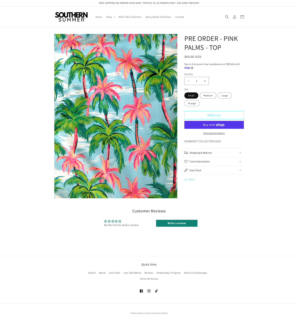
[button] (110, 17)
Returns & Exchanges (195, 272)
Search (92, 272)
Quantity (188, 74)
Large (224, 95)
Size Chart (114, 272)
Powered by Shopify (159, 313)
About (102, 272)
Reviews (149, 272)
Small (191, 95)
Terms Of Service (149, 278)
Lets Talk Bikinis (132, 272)
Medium (208, 95)
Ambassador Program (169, 272)
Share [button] (191, 179)
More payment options (214, 133)
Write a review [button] (177, 223)
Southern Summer (144, 313)
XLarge (192, 103)
